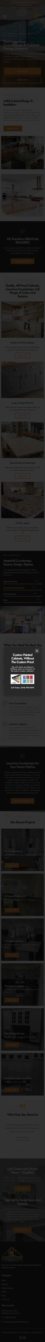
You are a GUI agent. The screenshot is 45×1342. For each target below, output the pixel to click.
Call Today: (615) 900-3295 (22, 687)
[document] (22, 671)
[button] (37, 650)
